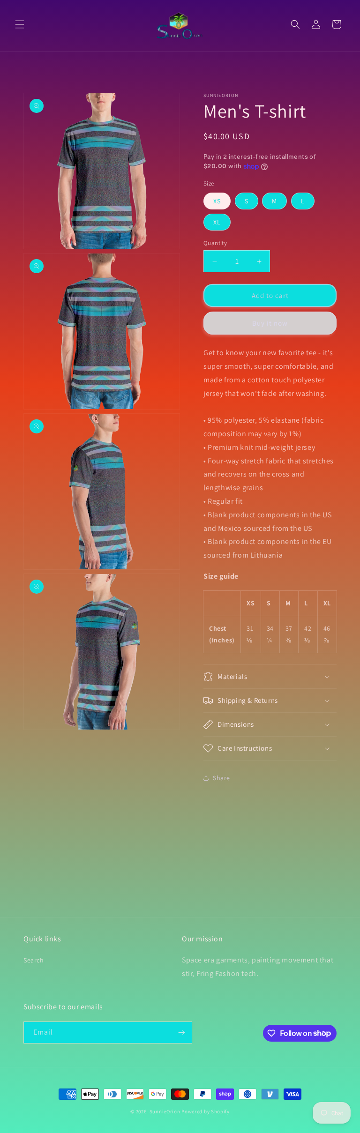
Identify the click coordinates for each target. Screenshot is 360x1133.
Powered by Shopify (205, 1111)
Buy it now (270, 323)
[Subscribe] (181, 1032)
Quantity (215, 243)
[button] (19, 24)
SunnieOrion (165, 1111)
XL (217, 222)
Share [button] (221, 778)
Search (33, 960)
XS (217, 201)
